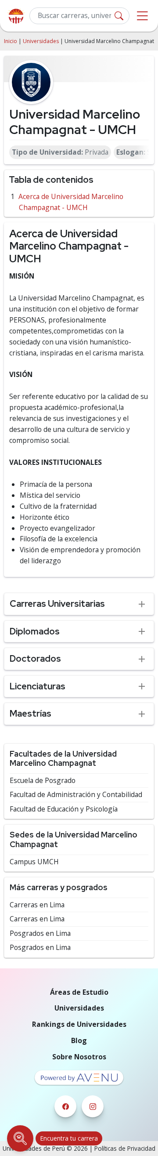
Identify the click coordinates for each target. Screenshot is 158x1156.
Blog (79, 1040)
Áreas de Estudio (79, 992)
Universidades (41, 41)
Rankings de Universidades (79, 1024)
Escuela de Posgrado (42, 780)
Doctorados (35, 658)
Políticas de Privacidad (124, 1148)
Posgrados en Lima (40, 933)
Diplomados (35, 631)
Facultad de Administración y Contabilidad (76, 794)
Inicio (10, 41)
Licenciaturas (37, 686)
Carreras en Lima (37, 905)
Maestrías (30, 713)
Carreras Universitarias (57, 603)
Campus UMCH (34, 862)
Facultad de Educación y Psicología (64, 809)
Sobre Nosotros (79, 1057)
